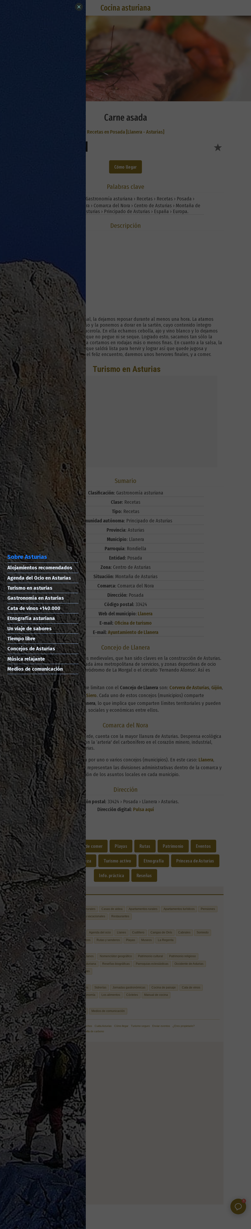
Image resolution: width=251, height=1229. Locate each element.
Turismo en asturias (29, 588)
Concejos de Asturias (31, 649)
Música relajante (26, 659)
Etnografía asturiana (31, 618)
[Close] (79, 7)
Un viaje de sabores (29, 629)
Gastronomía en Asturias (35, 598)
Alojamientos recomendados (39, 568)
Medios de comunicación (35, 669)
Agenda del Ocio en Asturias (39, 578)
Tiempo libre (21, 639)
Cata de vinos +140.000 (33, 608)
